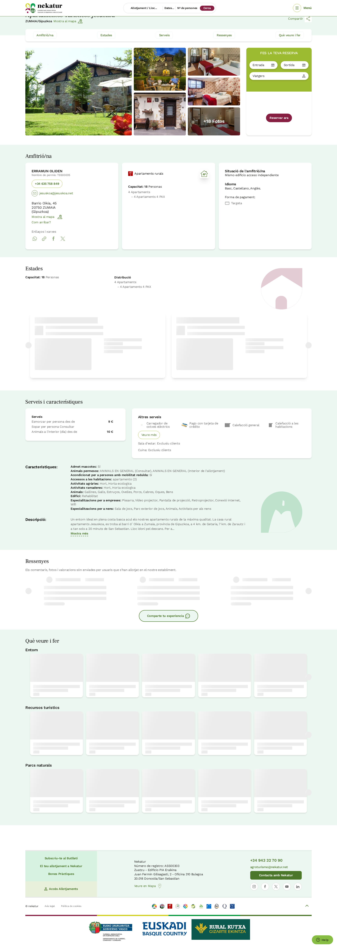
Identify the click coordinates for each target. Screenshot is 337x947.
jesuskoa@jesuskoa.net (56, 193)
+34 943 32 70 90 (266, 860)
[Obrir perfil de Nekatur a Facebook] (265, 886)
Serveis (164, 35)
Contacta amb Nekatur (276, 875)
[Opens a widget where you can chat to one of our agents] (322, 940)
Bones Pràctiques (61, 874)
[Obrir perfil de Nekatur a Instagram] (254, 886)
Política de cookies (71, 906)
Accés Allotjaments (63, 889)
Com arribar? (41, 222)
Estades (106, 35)
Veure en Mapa (145, 886)
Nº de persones (187, 8)
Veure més (149, 435)
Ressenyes (224, 35)
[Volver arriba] (307, 906)
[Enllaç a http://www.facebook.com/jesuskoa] (53, 241)
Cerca (207, 8)
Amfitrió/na (44, 35)
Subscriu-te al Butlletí (61, 858)
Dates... (169, 8)
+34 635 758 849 (47, 184)
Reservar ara (279, 118)
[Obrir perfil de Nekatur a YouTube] (287, 886)
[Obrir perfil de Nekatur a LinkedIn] (298, 886)
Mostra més (79, 533)
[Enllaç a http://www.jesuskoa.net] (44, 241)
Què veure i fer (290, 35)
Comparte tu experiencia (165, 616)
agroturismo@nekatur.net (269, 867)
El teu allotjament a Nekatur (61, 866)
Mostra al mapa (64, 21)
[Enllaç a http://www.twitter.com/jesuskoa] (63, 241)
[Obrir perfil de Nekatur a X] (276, 886)
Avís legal (50, 906)
